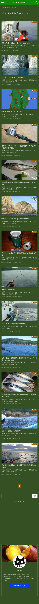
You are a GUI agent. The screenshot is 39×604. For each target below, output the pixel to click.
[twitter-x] (19, 592)
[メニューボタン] (2, 2)
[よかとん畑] (19, 2)
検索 (34, 496)
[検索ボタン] (36, 2)
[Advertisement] (19, 522)
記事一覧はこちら (19, 585)
